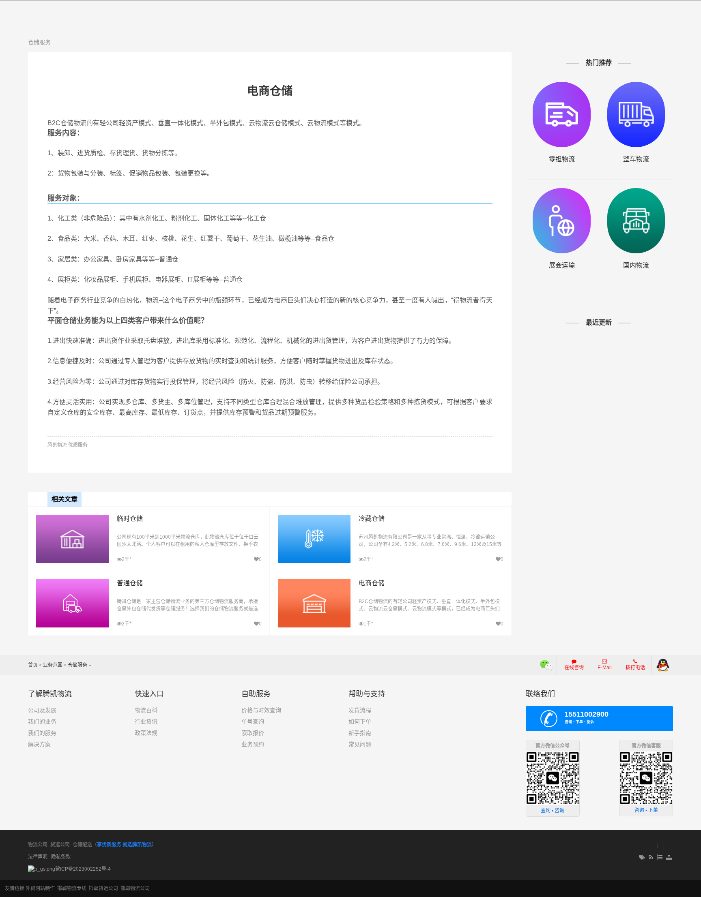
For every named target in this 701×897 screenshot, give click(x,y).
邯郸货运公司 (103, 888)
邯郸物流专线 (71, 888)
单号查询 (252, 721)
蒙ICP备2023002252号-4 (83, 869)
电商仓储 (269, 91)
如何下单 (359, 721)
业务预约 (252, 744)
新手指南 (359, 733)
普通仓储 (130, 583)
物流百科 (146, 710)
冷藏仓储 (372, 518)
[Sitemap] (669, 858)
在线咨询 (574, 667)
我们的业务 (42, 721)
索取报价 (252, 733)
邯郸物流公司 (135, 888)
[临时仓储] (72, 518)
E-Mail (605, 667)
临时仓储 (130, 518)
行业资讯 (146, 721)
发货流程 (359, 710)
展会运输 (562, 265)
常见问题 (359, 744)
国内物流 (636, 265)
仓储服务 (39, 42)
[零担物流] (562, 114)
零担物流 (562, 159)
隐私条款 (61, 857)
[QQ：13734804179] (663, 665)
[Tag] (642, 858)
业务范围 (52, 665)
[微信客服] (546, 665)
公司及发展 (42, 710)
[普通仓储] (72, 583)
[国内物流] (636, 220)
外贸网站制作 (40, 888)
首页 (33, 665)
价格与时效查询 (261, 710)
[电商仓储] (314, 583)
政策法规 (146, 733)
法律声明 (37, 857)
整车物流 (636, 159)
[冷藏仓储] (314, 518)
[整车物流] (636, 114)
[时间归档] (659, 858)
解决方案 (39, 744)
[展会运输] (562, 220)
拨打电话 (635, 667)
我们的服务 (42, 733)
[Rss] (651, 858)
